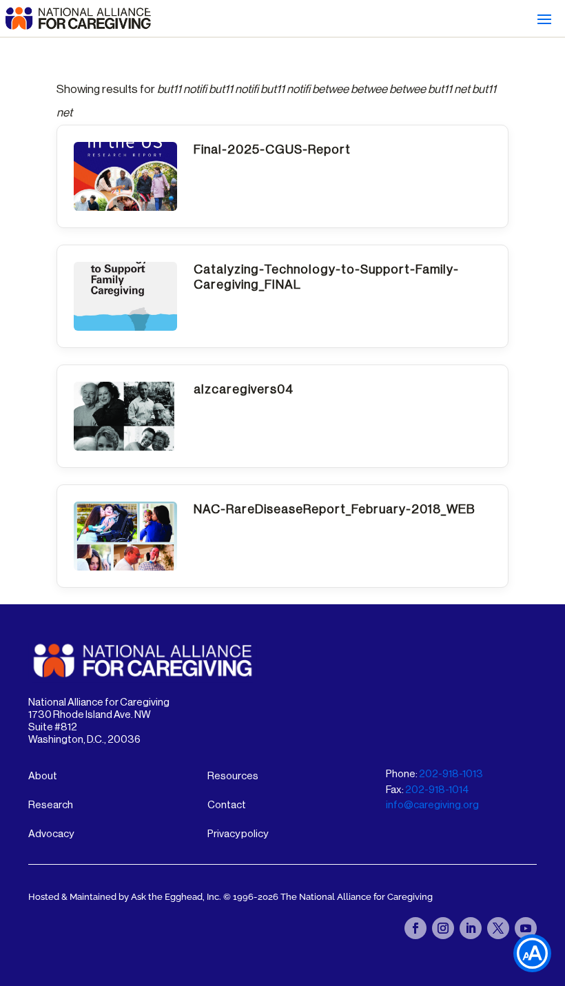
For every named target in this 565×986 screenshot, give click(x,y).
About (42, 776)
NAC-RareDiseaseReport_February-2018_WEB (334, 509)
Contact (226, 805)
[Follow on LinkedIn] (471, 928)
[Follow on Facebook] (415, 928)
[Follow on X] (498, 928)
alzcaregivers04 (244, 389)
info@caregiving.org (432, 805)
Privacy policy (237, 834)
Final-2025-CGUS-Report (272, 149)
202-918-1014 (437, 790)
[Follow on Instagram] (443, 928)
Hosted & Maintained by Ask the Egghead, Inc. (125, 897)
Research (50, 805)
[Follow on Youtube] (526, 928)
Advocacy (51, 834)
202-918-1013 (451, 774)
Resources (232, 776)
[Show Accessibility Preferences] (532, 953)
